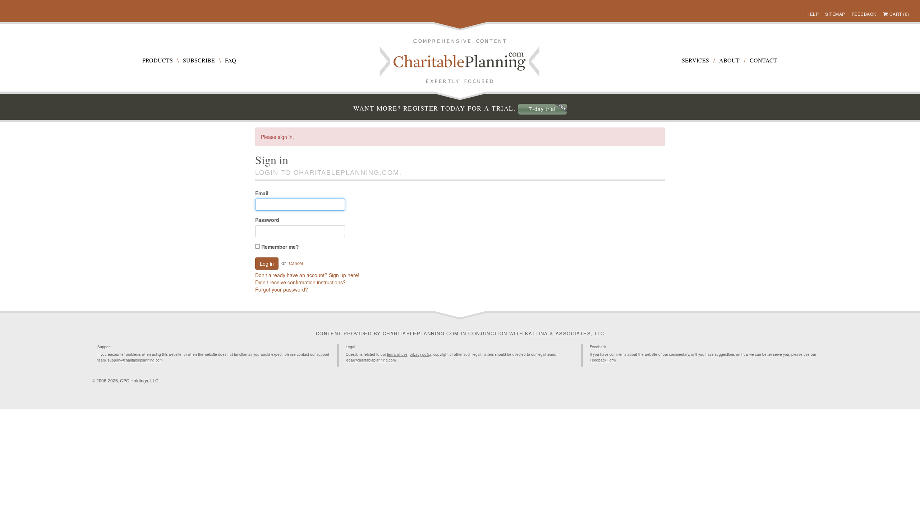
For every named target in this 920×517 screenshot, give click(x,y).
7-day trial (542, 108)
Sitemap (835, 14)
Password (267, 219)
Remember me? (279, 246)
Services (695, 60)
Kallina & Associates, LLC (564, 333)
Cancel (296, 263)
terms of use (397, 354)
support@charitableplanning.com (135, 360)
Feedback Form (603, 360)
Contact (763, 60)
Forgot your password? (281, 289)
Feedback (864, 14)
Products (157, 60)
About (729, 60)
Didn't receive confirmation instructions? (300, 282)
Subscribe (199, 60)
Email (261, 193)
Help (812, 14)
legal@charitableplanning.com (371, 360)
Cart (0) (899, 14)
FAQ (230, 60)
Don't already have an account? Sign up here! (307, 275)
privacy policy (420, 354)
